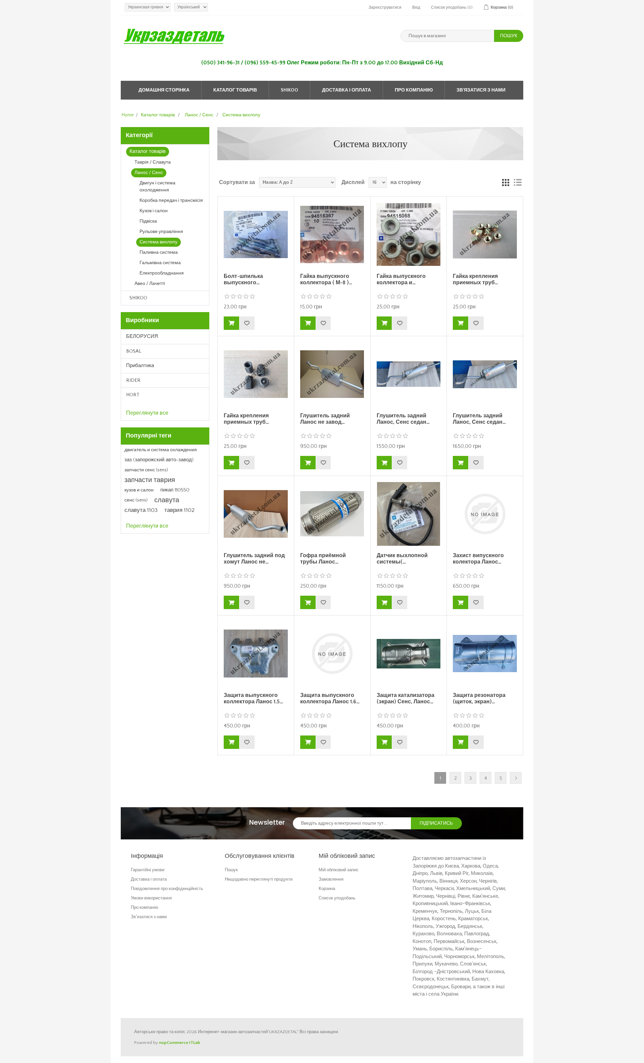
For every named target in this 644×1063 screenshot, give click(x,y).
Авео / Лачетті (150, 283)
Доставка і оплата (346, 90)
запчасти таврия (149, 480)
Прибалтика (140, 365)
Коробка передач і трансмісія (171, 200)
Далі (516, 778)
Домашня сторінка (164, 90)
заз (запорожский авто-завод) (159, 460)
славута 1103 (141, 510)
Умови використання (151, 898)
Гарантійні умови (147, 870)
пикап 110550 (175, 490)
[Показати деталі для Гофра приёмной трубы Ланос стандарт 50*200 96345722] (332, 514)
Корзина (327, 888)
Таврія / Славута (153, 162)
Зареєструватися (385, 7)
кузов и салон (139, 490)
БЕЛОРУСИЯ (142, 336)
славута (166, 500)
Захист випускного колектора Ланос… (478, 558)
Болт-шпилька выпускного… (243, 279)
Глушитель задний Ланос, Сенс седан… (403, 419)
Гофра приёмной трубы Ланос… (323, 558)
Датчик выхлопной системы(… (402, 558)
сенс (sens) (136, 500)
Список (518, 182)
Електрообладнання (162, 273)
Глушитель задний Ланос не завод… (325, 419)
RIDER (133, 380)
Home (128, 115)
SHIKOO (289, 90)
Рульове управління (161, 231)
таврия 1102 (179, 510)
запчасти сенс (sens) (146, 470)
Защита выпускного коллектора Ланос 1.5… (253, 698)
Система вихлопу (158, 242)
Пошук (231, 870)
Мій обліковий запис (339, 870)
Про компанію (414, 90)
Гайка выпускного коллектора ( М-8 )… (326, 279)
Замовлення (331, 879)
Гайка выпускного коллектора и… (401, 279)
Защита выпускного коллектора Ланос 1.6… (330, 698)
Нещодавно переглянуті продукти (258, 879)
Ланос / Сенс (149, 172)
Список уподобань (337, 898)
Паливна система (159, 252)
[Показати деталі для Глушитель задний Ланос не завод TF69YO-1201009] (332, 374)
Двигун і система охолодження (157, 186)
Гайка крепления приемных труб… (475, 279)
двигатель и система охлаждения (160, 450)
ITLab (194, 1042)
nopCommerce (173, 1042)
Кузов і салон (154, 211)
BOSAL (134, 351)
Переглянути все (147, 413)
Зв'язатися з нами (481, 90)
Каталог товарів (235, 90)
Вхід (416, 7)
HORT (133, 395)
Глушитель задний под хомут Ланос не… (254, 558)
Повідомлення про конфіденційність (167, 888)
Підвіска (148, 221)
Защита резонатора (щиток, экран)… (479, 698)
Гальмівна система (160, 262)
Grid (505, 182)
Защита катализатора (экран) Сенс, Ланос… (405, 698)
